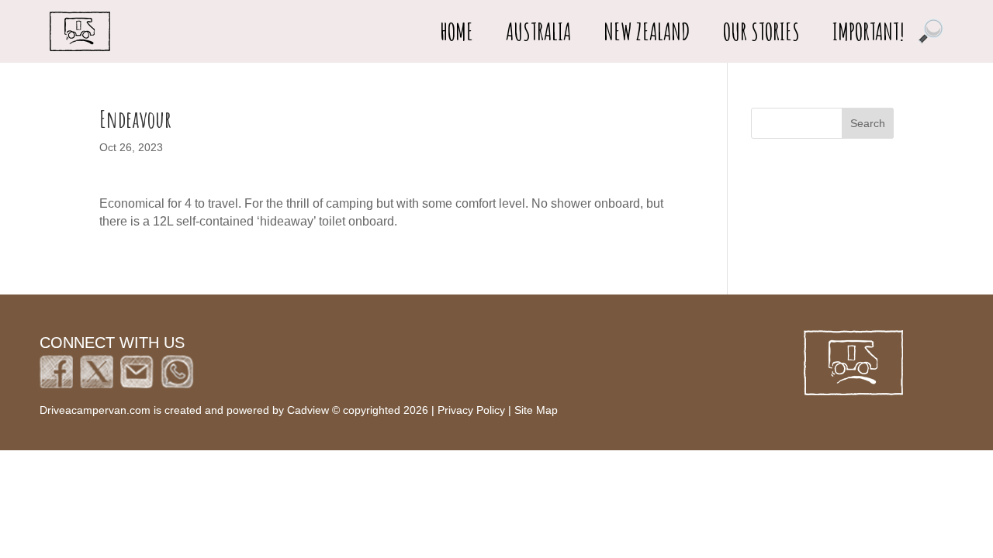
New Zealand (647, 31)
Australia (538, 31)
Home (456, 31)
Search (867, 123)
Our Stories (761, 31)
